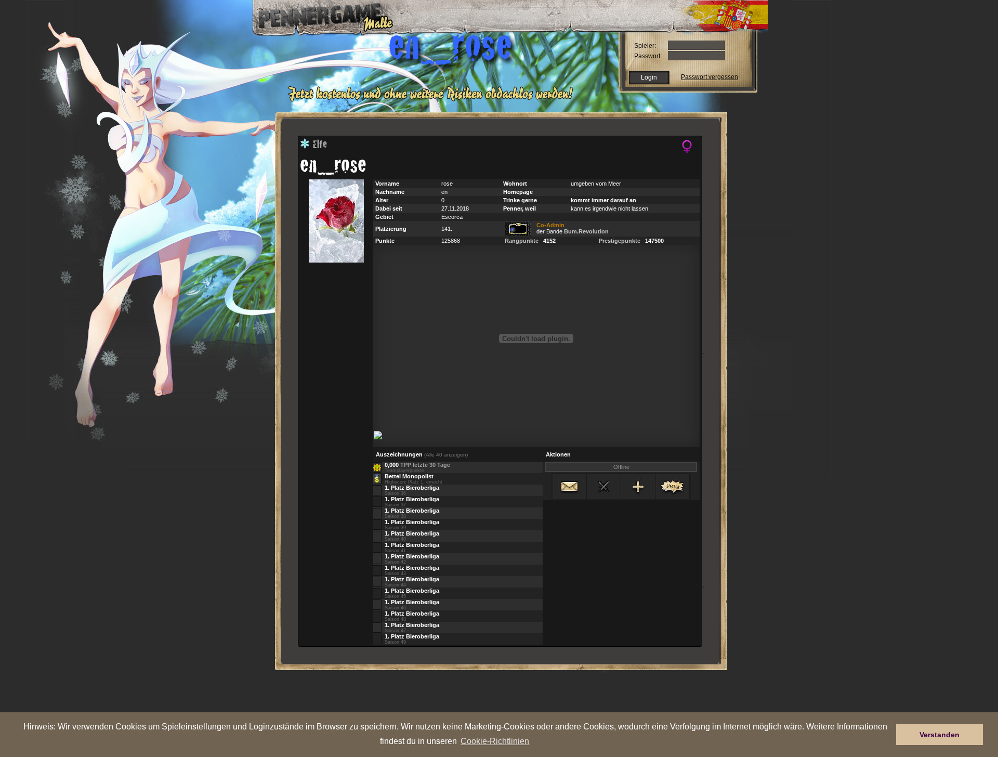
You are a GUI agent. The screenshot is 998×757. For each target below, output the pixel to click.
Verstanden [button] (940, 734)
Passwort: (648, 56)
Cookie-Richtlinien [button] (495, 741)
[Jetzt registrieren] (433, 100)
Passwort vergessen (709, 77)
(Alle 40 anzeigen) (446, 455)
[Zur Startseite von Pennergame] (318, 15)
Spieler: (645, 45)
